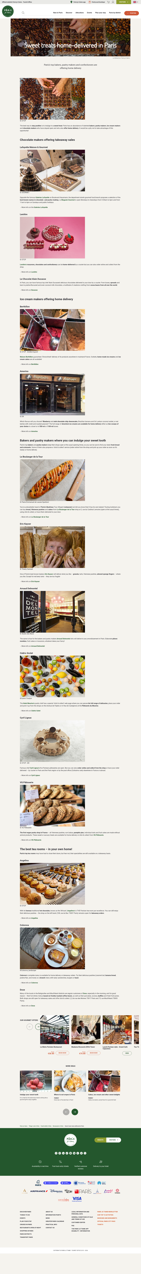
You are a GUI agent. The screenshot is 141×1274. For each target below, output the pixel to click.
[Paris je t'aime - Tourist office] (8, 11)
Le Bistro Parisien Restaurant (51, 1047)
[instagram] (59, 1153)
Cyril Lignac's (35, 768)
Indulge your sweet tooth (29, 1095)
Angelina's (71, 911)
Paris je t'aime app (79, 2)
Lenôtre (34, 272)
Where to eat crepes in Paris (64, 1095)
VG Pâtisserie (99, 835)
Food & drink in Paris (46, 1126)
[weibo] (81, 1153)
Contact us (50, 1227)
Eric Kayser (49, 574)
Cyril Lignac (35, 775)
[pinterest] (70, 1153)
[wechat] (74, 1153)
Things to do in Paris (34, 1126)
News (48, 1218)
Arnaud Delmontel (63, 639)
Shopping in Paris (26, 1231)
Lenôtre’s (23, 265)
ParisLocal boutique (98, 2)
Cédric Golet (35, 711)
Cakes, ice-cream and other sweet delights (104, 1095)
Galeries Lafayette (42, 197)
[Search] (23, 13)
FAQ (73, 1225)
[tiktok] (67, 1153)
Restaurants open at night (30, 1227)
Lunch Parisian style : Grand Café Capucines (115, 1048)
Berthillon (34, 364)
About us (49, 1212)
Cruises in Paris (26, 1224)
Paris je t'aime (23, 1126)
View (127, 1053)
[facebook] (56, 1153)
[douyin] (77, 1153)
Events (22, 1218)
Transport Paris (26, 1237)
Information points (53, 1215)
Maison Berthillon (26, 357)
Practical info (51, 1224)
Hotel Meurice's (29, 703)
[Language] (136, 2)
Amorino (34, 431)
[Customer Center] (113, 2)
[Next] (38, 1026)
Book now (62, 1053)
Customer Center (78, 1222)
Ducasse (34, 290)
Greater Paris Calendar (55, 1221)
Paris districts (26, 1234)
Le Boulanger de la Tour (66, 510)
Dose (85, 993)
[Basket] (108, 2)
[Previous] (29, 1026)
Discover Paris (25, 1212)
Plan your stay (26, 1221)
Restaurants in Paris (58, 1126)
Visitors (112, 1140)
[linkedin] (63, 1153)
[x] (85, 1153)
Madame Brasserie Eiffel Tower (83, 1047)
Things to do (25, 1215)
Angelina (34, 918)
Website (100, 1140)
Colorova (34, 983)
